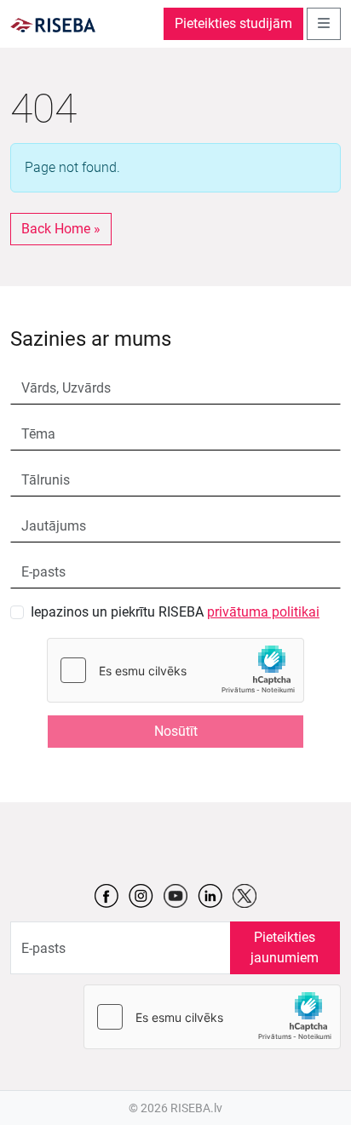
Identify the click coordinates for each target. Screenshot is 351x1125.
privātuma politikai (263, 612)
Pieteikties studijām (233, 23)
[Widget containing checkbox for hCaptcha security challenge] (175, 670)
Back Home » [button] (61, 229)
